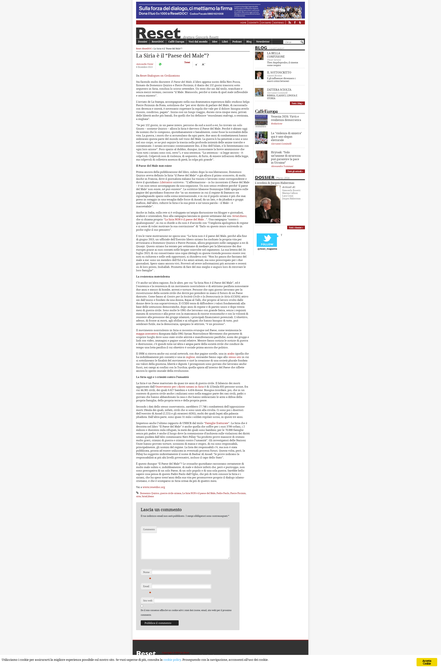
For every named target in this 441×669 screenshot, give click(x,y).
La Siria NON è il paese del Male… (185, 219)
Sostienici (279, 23)
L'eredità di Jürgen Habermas (274, 183)
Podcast (237, 41)
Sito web (147, 600)
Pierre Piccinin (238, 493)
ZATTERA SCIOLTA (279, 90)
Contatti (254, 23)
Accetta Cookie (426, 662)
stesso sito (235, 357)
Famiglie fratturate (216, 423)
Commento (149, 529)
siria (138, 496)
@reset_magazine (267, 249)
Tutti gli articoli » (295, 171)
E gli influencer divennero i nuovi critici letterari (281, 79)
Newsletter (263, 41)
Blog (249, 41)
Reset (138, 48)
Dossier (142, 41)
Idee (214, 41)
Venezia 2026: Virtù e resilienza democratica (286, 118)
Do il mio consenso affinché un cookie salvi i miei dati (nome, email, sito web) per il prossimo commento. (186, 612)
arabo (230, 353)
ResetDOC (158, 41)
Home (243, 23)
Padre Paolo (223, 493)
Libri (225, 41)
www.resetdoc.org (154, 487)
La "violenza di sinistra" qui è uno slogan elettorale (286, 136)
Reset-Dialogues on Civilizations (159, 75)
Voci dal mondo (198, 41)
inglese (190, 357)
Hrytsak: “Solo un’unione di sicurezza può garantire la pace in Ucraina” (286, 157)
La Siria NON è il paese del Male (199, 493)
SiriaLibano (239, 216)
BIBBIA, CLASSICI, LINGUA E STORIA (282, 97)
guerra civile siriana (170, 493)
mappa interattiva (147, 333)
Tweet (187, 62)
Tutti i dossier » (296, 227)
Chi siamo (266, 23)
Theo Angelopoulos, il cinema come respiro (282, 64)
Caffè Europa (176, 41)
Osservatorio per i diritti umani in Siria (179, 386)
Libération (166, 182)
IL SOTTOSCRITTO (279, 72)
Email (147, 587)
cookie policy (172, 660)
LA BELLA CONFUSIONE (276, 54)
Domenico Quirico (149, 493)
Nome (147, 573)
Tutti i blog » (297, 103)
